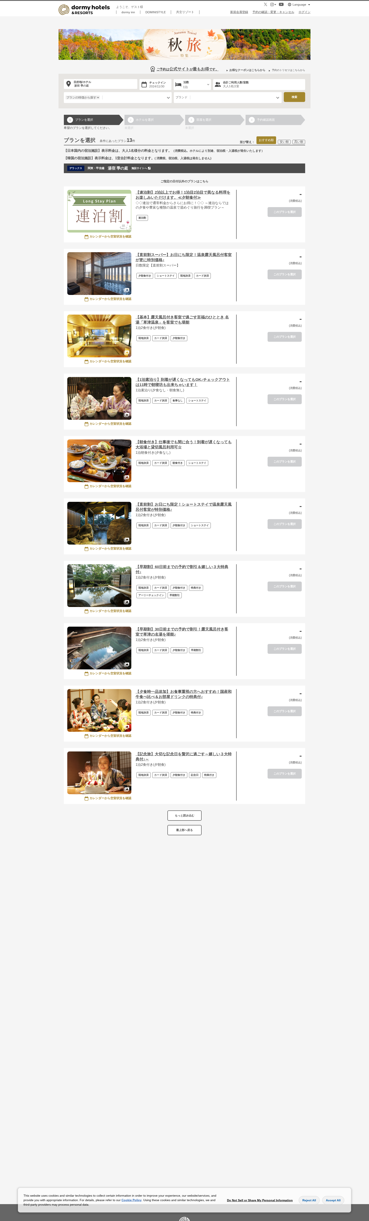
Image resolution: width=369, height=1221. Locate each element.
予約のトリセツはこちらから (288, 70)
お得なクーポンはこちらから (247, 70)
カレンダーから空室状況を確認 (110, 236)
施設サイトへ (139, 168)
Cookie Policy (132, 1200)
